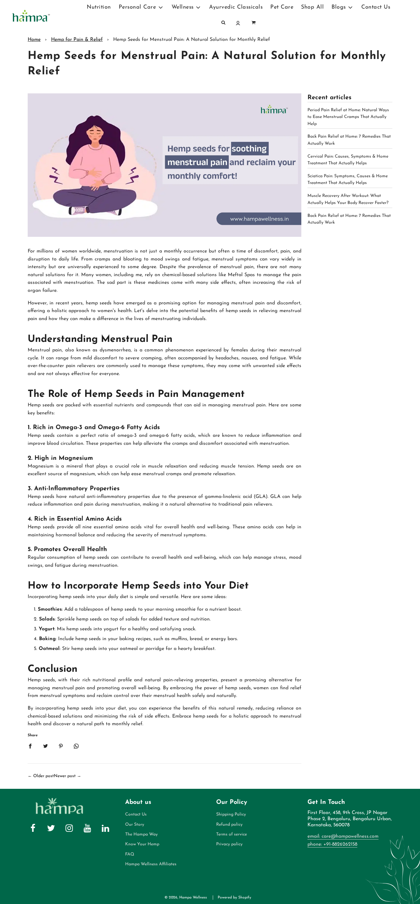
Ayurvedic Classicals (236, 7)
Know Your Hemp (142, 844)
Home (34, 39)
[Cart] (253, 23)
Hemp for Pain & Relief (77, 39)
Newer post (65, 776)
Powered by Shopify (234, 897)
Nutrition (99, 7)
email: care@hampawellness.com (342, 836)
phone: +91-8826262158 (332, 844)
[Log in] (238, 23)
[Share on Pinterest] (61, 746)
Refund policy (229, 824)
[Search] (223, 23)
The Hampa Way (141, 834)
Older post (43, 776)
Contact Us (375, 7)
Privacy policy (229, 844)
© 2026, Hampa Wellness (185, 897)
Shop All (312, 7)
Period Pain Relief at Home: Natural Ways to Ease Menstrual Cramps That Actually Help (348, 117)
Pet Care (281, 7)
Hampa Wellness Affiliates (150, 864)
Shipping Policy (231, 814)
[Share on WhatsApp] (76, 746)
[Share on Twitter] (45, 746)
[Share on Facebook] (30, 746)
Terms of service (231, 834)
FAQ (129, 854)
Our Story (134, 824)
